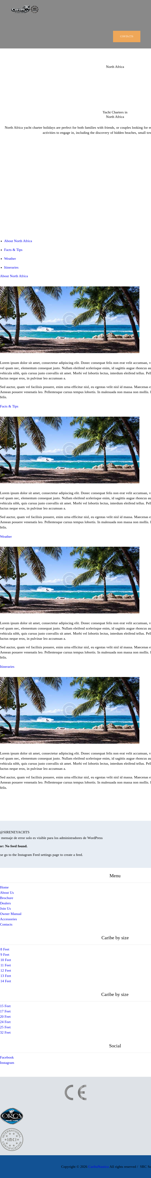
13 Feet (5, 976)
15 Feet (5, 1006)
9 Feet (4, 955)
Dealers (5, 903)
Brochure (6, 898)
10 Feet (5, 960)
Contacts (6, 924)
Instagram (7, 1063)
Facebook (7, 1057)
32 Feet (5, 1032)
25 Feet (5, 1027)
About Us (7, 893)
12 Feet (5, 970)
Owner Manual (10, 914)
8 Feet (4, 949)
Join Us (5, 908)
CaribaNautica (99, 1167)
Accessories (8, 919)
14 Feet (5, 981)
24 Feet (5, 1022)
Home (4, 887)
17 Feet (5, 1011)
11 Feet (5, 965)
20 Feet (5, 1017)
